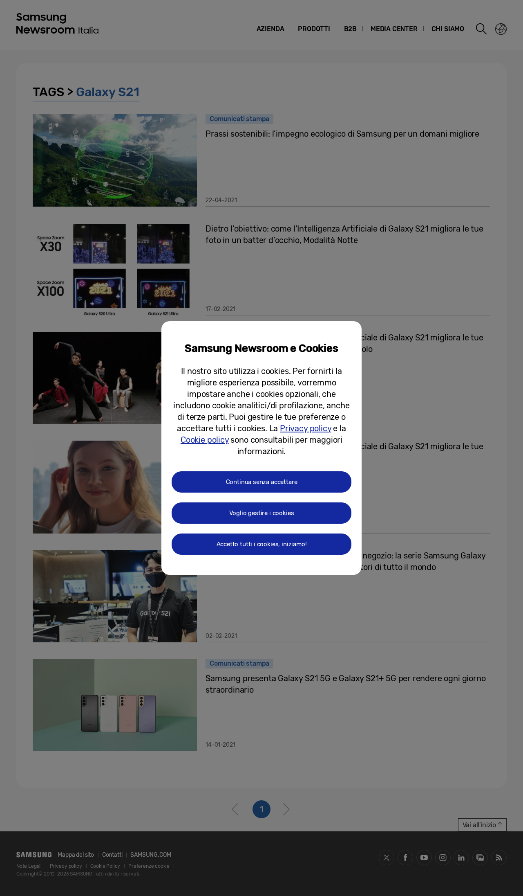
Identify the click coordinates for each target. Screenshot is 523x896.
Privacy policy (305, 428)
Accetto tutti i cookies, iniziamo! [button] (262, 544)
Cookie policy (205, 440)
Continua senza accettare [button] (261, 482)
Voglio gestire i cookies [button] (261, 513)
